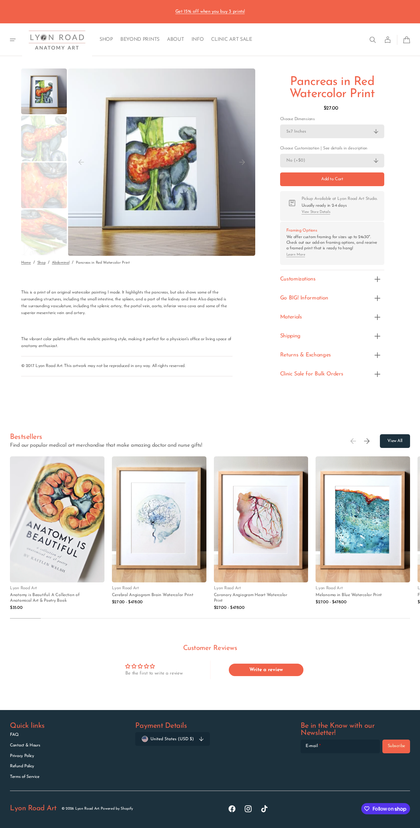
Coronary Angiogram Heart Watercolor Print (250, 598)
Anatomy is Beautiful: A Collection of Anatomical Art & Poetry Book (45, 598)
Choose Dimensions (297, 119)
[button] (373, 40)
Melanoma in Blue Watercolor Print (349, 595)
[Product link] (57, 533)
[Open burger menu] (13, 40)
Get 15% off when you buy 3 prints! (210, 11)
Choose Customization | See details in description (323, 148)
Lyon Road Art (87, 809)
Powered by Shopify (117, 809)
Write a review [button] (266, 669)
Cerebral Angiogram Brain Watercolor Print (152, 595)
